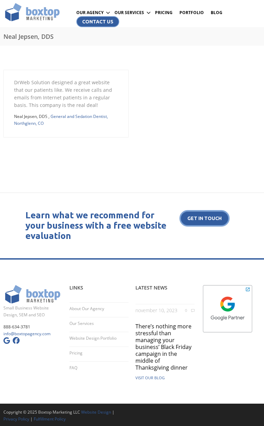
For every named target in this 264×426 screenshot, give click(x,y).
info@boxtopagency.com (27, 334)
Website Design (96, 412)
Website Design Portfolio (93, 338)
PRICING (164, 12)
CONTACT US (97, 21)
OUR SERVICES (129, 12)
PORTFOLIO (191, 12)
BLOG (216, 12)
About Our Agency (86, 309)
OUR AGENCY (89, 12)
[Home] (33, 12)
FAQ (73, 368)
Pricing (75, 353)
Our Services (81, 323)
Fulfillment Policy (50, 419)
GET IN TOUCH (204, 218)
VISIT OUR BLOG (150, 377)
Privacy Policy (16, 419)
